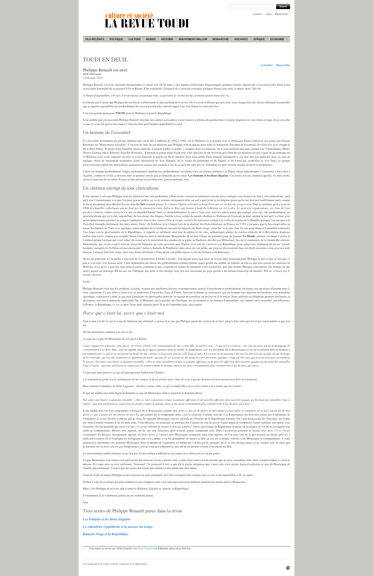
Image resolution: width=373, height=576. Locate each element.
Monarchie (221, 39)
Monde (151, 39)
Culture (134, 39)
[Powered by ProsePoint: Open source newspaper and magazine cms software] (288, 569)
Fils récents (94, 39)
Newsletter (281, 14)
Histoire (167, 39)
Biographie (283, 65)
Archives (241, 39)
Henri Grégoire (145, 548)
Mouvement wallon (193, 39)
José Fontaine (92, 74)
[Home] (147, 28)
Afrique (259, 39)
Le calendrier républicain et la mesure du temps (118, 526)
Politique (116, 39)
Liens (268, 14)
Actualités (267, 65)
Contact (257, 14)
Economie (277, 39)
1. (84, 547)
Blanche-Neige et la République (105, 533)
